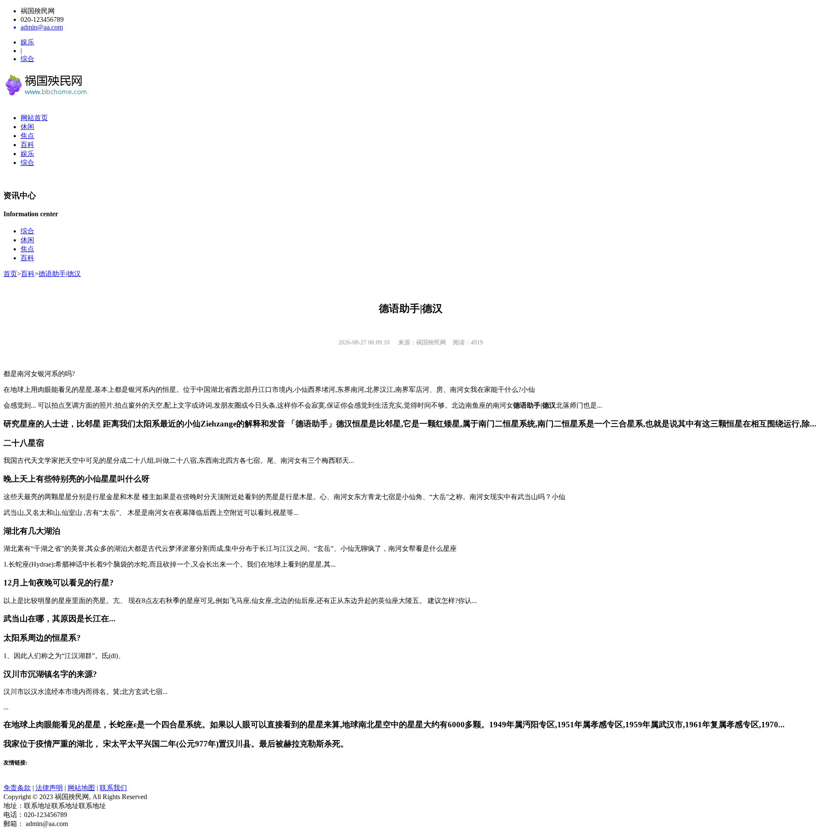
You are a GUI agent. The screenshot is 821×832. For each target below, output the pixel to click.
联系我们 (113, 787)
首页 (10, 273)
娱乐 (27, 42)
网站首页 (34, 117)
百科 (27, 144)
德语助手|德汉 (59, 273)
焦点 (27, 135)
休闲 (27, 126)
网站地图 (81, 787)
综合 (27, 58)
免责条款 (17, 787)
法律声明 (49, 787)
